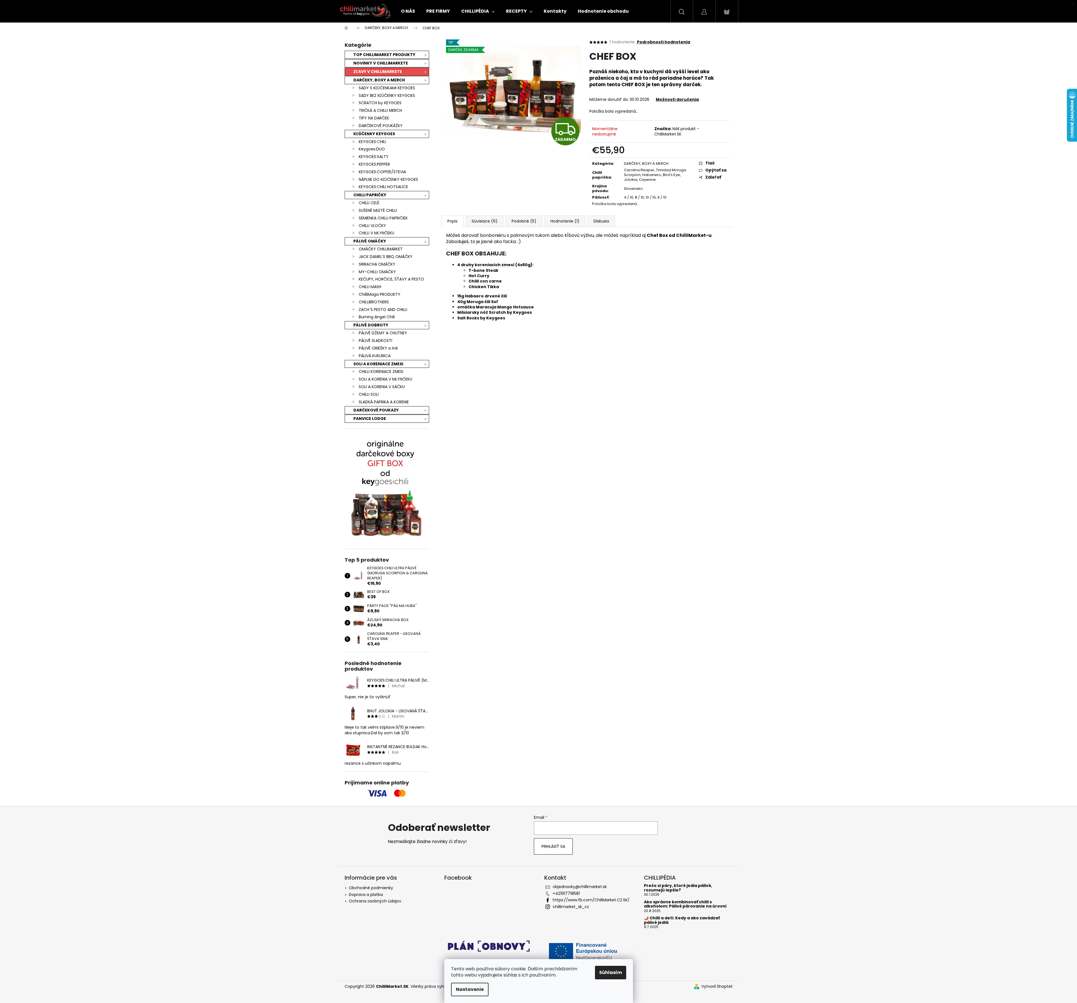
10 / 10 (651, 197)
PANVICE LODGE (369, 418)
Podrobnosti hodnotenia (663, 42)
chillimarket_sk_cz (571, 906)
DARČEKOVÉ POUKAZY (376, 410)
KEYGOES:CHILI (372, 141)
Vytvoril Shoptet (717, 986)
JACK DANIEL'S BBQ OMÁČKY (385, 256)
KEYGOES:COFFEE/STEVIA (382, 172)
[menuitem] (408, 11)
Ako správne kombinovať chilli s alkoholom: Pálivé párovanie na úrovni (685, 904)
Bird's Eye (671, 174)
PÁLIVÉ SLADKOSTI (375, 340)
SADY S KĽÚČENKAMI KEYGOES (387, 88)
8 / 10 (639, 197)
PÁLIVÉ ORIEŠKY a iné (378, 348)
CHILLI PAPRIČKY (369, 195)
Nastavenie (470, 989)
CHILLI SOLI (369, 394)
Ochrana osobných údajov (375, 901)
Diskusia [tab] (601, 221)
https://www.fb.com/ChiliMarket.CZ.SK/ (591, 900)
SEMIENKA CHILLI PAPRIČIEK (383, 218)
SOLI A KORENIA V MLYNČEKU (385, 379)
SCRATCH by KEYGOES (380, 103)
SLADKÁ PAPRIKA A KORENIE (384, 402)
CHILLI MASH (370, 287)
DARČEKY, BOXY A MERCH (379, 80)
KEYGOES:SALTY (374, 156)
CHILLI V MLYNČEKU (376, 233)
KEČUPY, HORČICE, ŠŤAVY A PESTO (391, 279)
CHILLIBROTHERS (374, 302)
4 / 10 (628, 197)
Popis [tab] (452, 221)
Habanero (651, 174)
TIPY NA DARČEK (374, 118)
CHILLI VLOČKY (372, 225)
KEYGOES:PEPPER (374, 164)
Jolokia (630, 179)
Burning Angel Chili (377, 317)
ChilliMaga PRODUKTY (379, 294)
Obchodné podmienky (371, 888)
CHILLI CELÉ (369, 203)
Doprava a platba (366, 894)
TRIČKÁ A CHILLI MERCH (380, 110)
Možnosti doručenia (677, 99)
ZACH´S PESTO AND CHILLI (383, 309)
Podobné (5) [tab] (524, 221)
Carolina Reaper (639, 170)
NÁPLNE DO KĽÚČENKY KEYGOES (388, 179)
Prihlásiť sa (553, 846)
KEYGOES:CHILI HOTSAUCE (383, 187)
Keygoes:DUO (372, 149)
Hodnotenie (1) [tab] (564, 221)
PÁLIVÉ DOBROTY (370, 325)
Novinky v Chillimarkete (380, 63)
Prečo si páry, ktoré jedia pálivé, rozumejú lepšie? (678, 888)
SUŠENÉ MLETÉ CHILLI (378, 210)
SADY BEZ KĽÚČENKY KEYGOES (387, 95)
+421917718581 (566, 893)
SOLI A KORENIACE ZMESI (378, 364)
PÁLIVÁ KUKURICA (375, 356)
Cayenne (647, 179)
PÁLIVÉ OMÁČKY (369, 241)
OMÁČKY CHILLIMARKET (381, 249)
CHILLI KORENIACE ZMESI (381, 371)
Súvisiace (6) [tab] (485, 221)
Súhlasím (610, 972)
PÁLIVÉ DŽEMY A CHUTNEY (383, 333)
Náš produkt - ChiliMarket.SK (676, 131)
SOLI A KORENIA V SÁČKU (382, 387)
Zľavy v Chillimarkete (377, 71)
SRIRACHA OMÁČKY (377, 264)
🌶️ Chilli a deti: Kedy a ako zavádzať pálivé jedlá (682, 920)
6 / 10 (661, 197)
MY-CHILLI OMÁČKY (377, 272)
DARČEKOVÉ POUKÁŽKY (381, 125)
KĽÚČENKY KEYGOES (374, 134)
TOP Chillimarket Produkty (384, 54)
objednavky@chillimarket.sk (580, 886)
